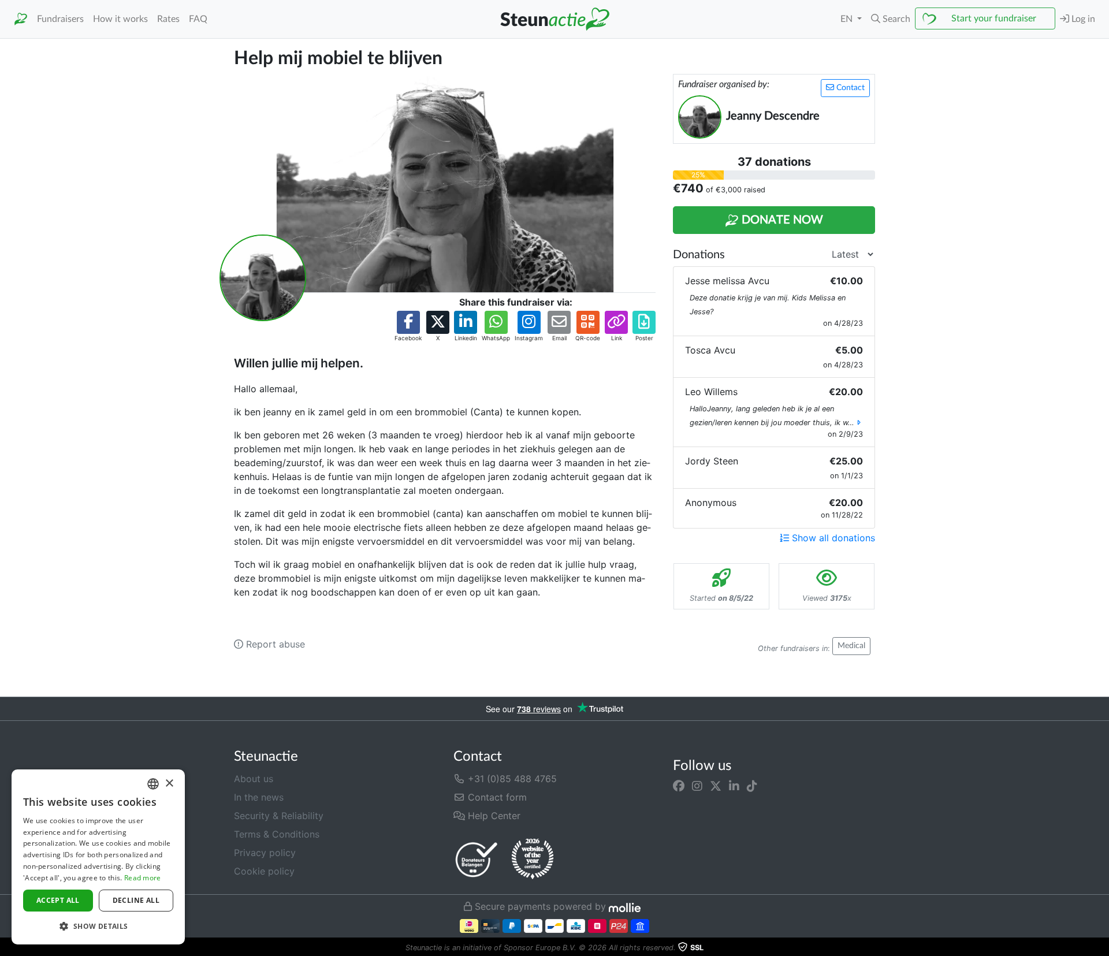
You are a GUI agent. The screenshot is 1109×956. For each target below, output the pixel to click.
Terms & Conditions (276, 834)
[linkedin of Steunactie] (734, 785)
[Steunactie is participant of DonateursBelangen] (476, 859)
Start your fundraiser (993, 18)
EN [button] (847, 19)
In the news (259, 797)
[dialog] (98, 856)
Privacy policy (265, 852)
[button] (890, 19)
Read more (142, 878)
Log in (1082, 19)
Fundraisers (60, 19)
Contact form (496, 797)
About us (253, 778)
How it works (120, 19)
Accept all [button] (58, 900)
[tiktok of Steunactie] (752, 785)
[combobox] (153, 784)
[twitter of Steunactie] (715, 785)
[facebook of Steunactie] (678, 785)
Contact (849, 88)
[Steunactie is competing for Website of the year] (532, 859)
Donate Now (781, 220)
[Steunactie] (20, 19)
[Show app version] (1101, 948)
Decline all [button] (136, 900)
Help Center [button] (492, 815)
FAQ (198, 19)
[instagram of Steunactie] (697, 785)
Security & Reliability (278, 815)
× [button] (169, 783)
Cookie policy (264, 871)
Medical (851, 646)
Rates (168, 19)
